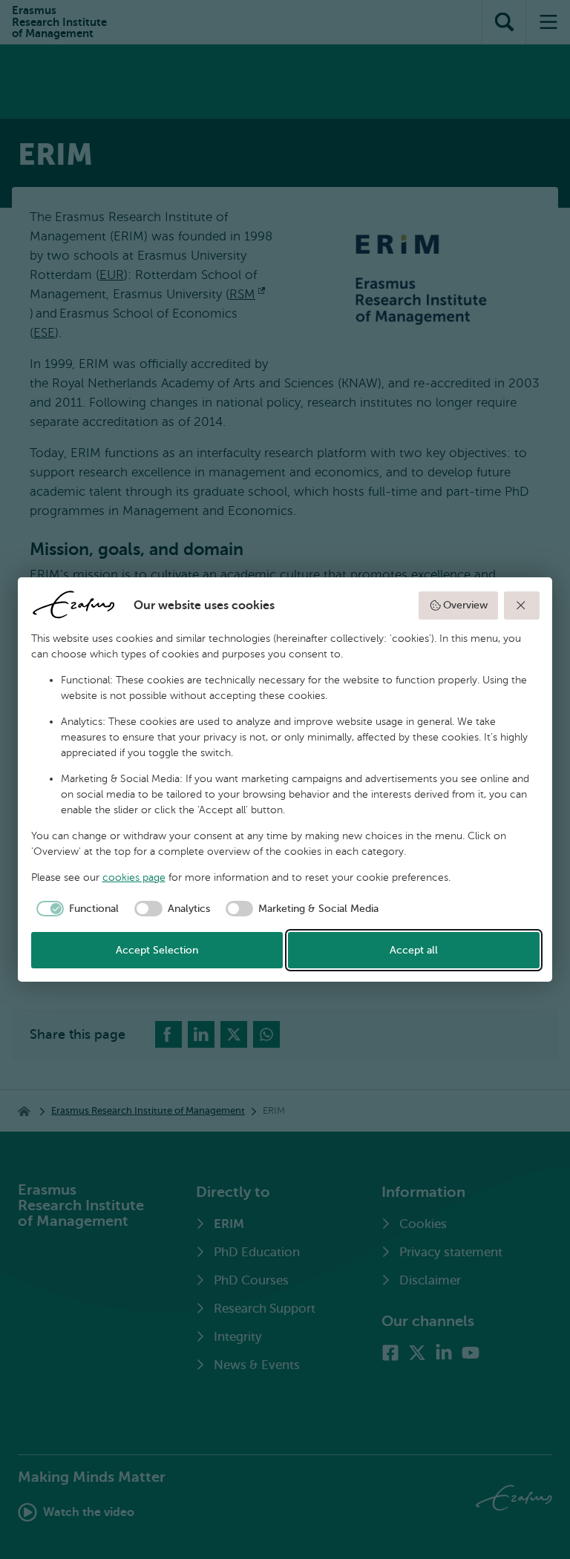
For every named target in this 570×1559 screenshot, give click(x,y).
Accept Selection (157, 950)
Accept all (414, 950)
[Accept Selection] (522, 605)
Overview (465, 605)
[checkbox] (75, 909)
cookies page (134, 877)
